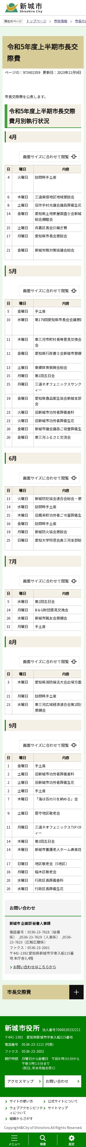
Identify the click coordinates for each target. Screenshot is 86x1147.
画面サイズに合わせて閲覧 (46, 156)
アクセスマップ (20, 1081)
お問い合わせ (57, 1081)
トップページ (36, 21)
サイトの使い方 (21, 1101)
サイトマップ (58, 1107)
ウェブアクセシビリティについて (26, 1110)
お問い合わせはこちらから (34, 966)
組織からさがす (21, 1118)
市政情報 (60, 21)
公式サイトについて (63, 1101)
